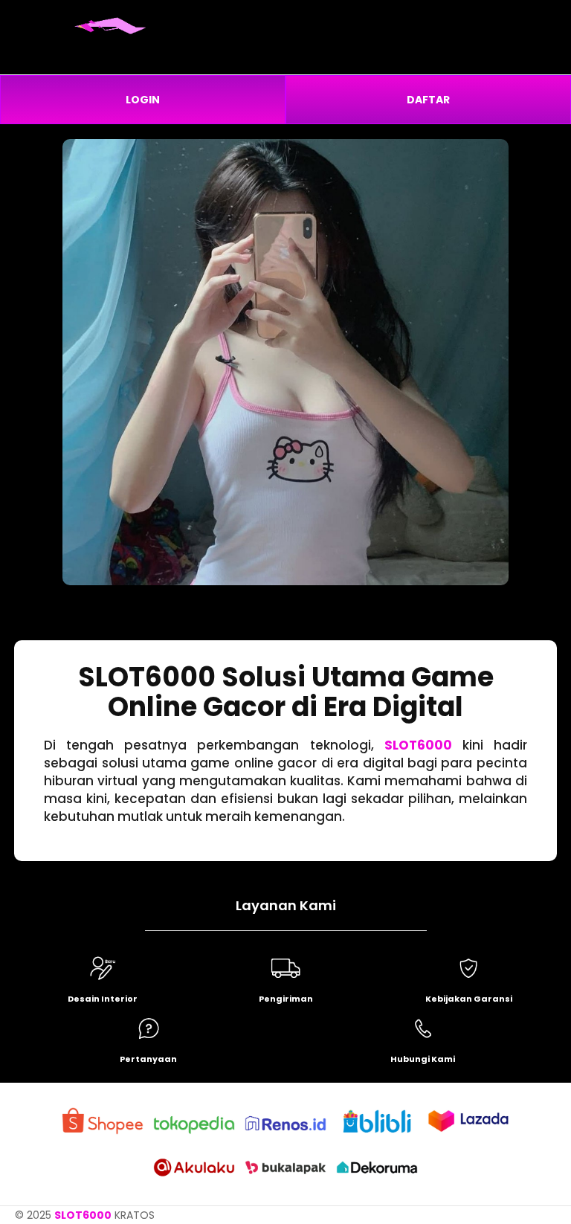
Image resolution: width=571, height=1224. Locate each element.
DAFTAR (428, 99)
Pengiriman (286, 999)
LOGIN (143, 99)
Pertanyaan (148, 1059)
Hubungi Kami (422, 1059)
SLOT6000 (418, 745)
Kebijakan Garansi (468, 999)
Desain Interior (103, 999)
